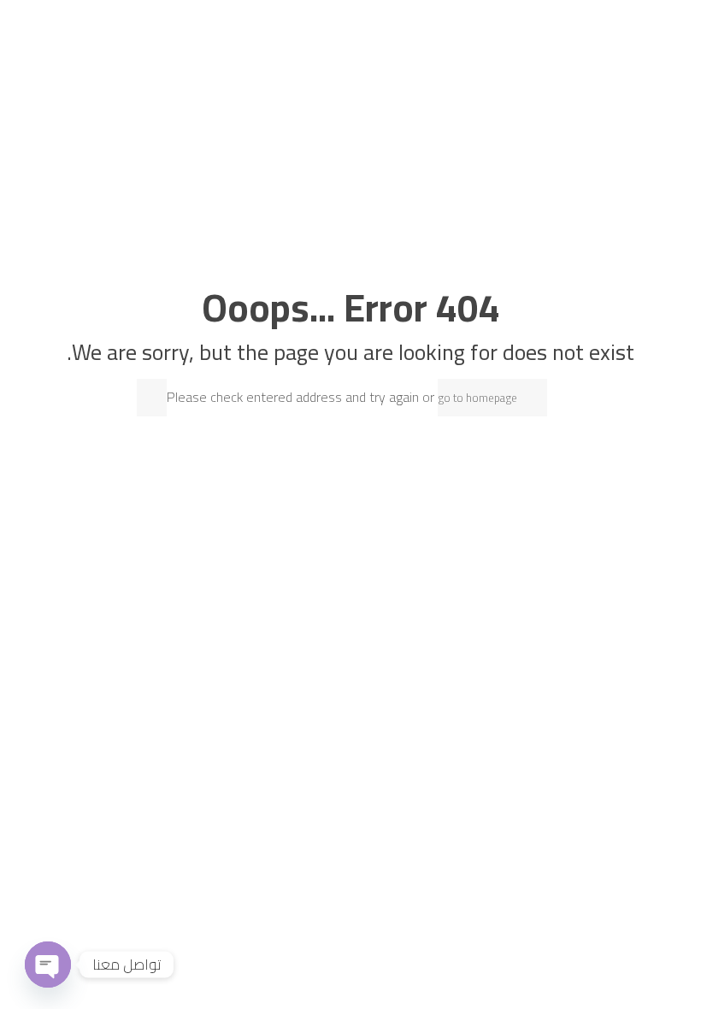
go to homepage (477, 397)
